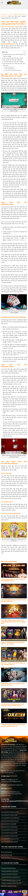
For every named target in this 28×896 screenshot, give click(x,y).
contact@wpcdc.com (11, 779)
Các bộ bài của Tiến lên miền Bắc (12, 60)
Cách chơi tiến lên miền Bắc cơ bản (13, 58)
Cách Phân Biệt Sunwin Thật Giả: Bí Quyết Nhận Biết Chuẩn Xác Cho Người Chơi (13, 622)
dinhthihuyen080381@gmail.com (11, 781)
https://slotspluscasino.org (14, 785)
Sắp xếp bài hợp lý (10, 68)
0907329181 (13, 776)
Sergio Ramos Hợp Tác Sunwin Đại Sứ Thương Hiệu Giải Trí (13, 579)
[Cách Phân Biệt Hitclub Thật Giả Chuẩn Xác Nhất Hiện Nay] (14, 591)
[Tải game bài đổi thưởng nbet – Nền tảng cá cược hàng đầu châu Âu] (14, 695)
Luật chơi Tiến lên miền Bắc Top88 (13, 61)
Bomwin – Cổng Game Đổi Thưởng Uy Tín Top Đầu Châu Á (13, 663)
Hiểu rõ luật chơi (9, 67)
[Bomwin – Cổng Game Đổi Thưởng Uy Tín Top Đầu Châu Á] (14, 654)
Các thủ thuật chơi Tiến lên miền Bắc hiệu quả (14, 64)
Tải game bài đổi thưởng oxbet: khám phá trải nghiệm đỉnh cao (13, 725)
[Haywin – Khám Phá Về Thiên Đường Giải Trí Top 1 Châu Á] (14, 634)
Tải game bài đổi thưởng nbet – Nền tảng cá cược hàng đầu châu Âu (12, 704)
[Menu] (2, 2)
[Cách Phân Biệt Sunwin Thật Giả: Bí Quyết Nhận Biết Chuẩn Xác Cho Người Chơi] (14, 611)
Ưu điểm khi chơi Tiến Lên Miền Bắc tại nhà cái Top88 (14, 55)
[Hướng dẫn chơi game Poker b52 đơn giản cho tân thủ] (14, 675)
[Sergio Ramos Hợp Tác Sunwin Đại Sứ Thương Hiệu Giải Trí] (14, 570)
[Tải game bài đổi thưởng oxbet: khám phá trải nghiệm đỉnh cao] (14, 716)
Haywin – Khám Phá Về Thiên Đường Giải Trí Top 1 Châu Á (12, 643)
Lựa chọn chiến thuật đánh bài (13, 70)
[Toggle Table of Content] (23, 52)
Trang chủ (4, 14)
